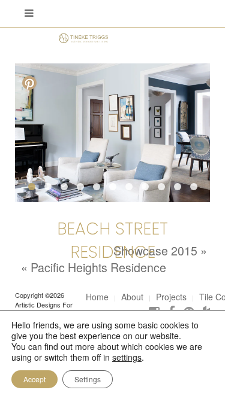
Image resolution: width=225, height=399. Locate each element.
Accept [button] (34, 379)
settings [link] (127, 357)
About (132, 297)
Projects (171, 297)
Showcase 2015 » (160, 250)
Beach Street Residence (112, 240)
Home (97, 297)
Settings (87, 379)
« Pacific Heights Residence (93, 267)
